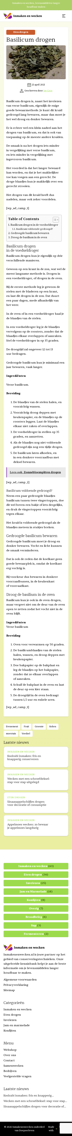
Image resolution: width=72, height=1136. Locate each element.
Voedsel (26, 733)
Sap (36, 925)
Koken (52, 726)
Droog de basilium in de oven (29, 237)
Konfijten (36, 900)
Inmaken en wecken (36, 866)
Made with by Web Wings (57, 1129)
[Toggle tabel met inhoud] (54, 220)
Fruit (26, 726)
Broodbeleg (36, 917)
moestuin (11, 733)
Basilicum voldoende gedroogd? (34, 229)
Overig (36, 908)
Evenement (12, 726)
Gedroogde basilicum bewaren (30, 233)
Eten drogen (20, 32)
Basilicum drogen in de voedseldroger (34, 225)
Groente (39, 726)
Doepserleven (26, 1130)
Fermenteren (36, 934)
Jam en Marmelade (36, 891)
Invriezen (36, 883)
